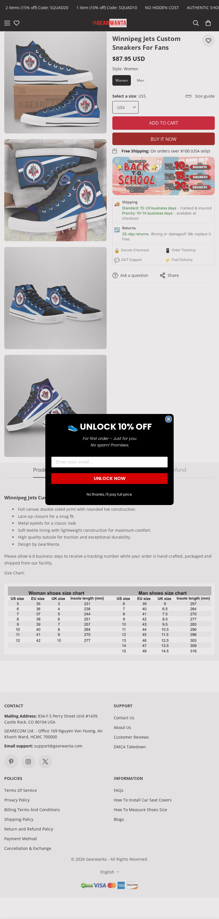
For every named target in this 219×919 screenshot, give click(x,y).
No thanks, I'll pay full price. (110, 494)
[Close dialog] (168, 419)
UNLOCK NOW (109, 478)
